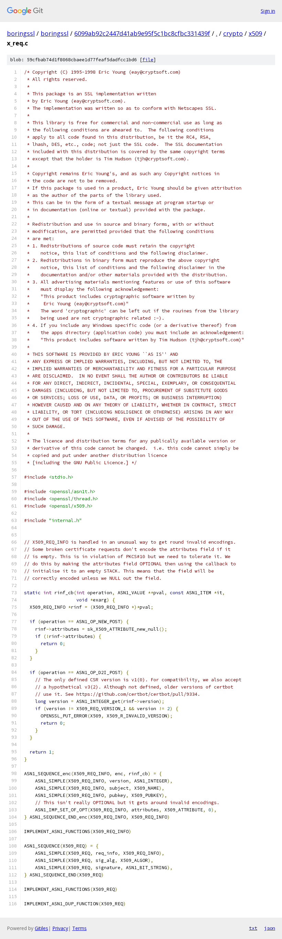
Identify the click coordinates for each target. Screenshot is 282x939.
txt (253, 928)
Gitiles (41, 928)
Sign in (268, 11)
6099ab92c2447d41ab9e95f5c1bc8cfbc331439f (142, 33)
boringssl (21, 33)
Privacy (60, 928)
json (269, 928)
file (147, 60)
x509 (255, 33)
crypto (233, 33)
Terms (79, 928)
